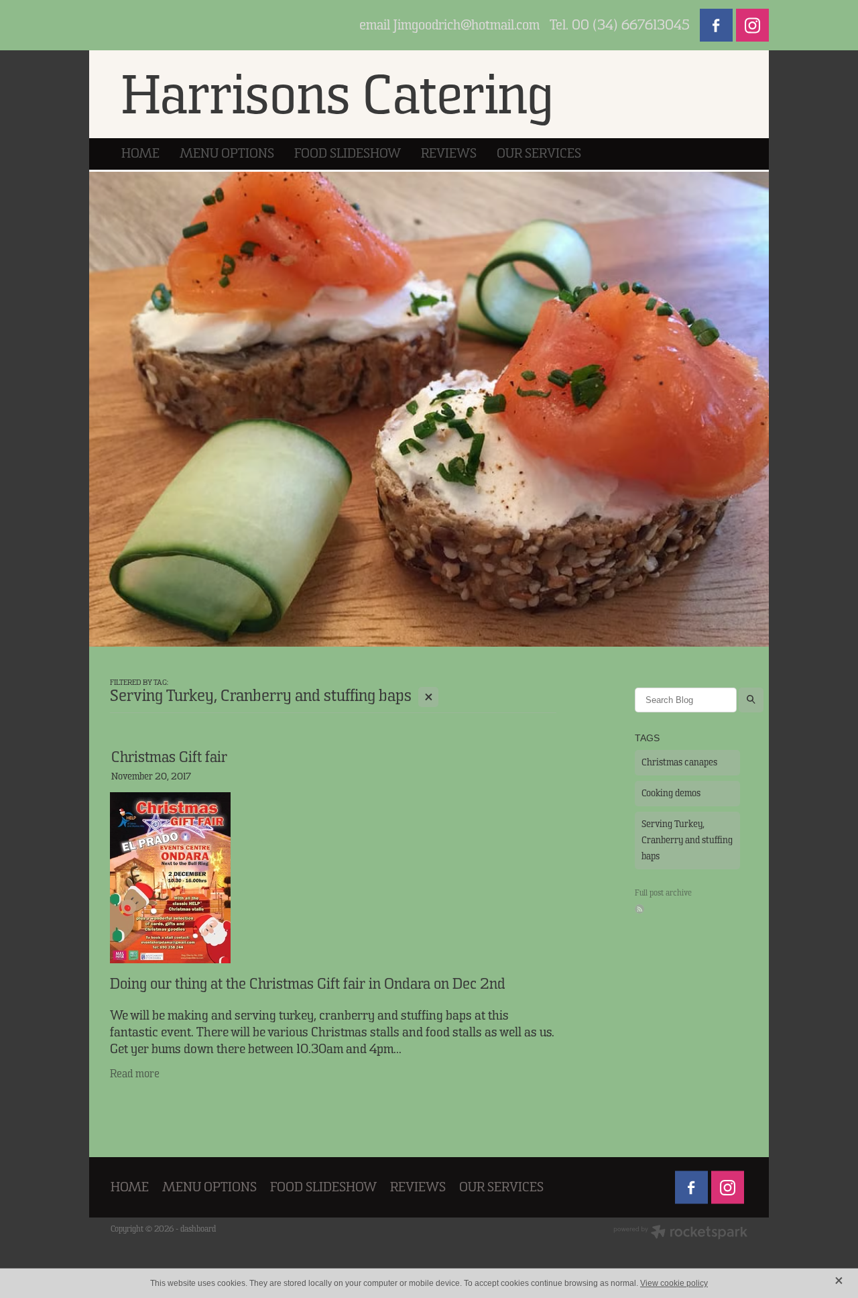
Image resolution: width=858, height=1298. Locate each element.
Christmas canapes (679, 762)
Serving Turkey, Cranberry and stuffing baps (687, 840)
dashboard (198, 1229)
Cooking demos (670, 793)
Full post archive (663, 892)
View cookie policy (674, 1283)
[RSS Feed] (639, 909)
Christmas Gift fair (169, 757)
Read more (135, 1074)
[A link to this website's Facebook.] (716, 25)
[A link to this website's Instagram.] (752, 25)
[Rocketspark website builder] (680, 1233)
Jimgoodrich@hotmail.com (466, 25)
